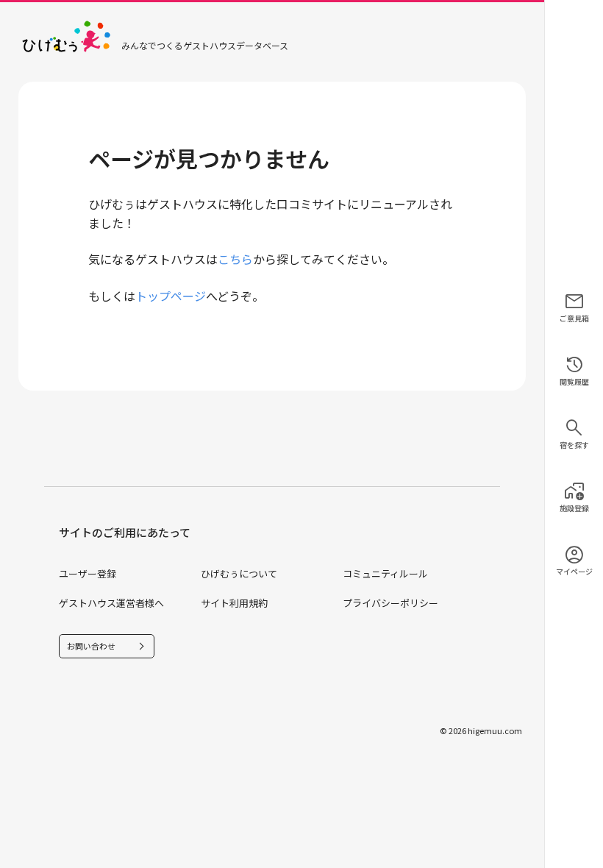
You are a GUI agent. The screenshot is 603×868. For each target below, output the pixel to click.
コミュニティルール (385, 573)
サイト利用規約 (234, 603)
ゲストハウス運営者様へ (111, 603)
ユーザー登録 (87, 573)
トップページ (170, 296)
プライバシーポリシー (390, 603)
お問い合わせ (91, 646)
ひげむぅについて (239, 573)
